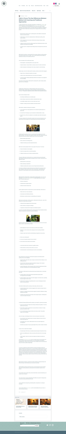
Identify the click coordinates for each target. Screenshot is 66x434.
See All (50, 397)
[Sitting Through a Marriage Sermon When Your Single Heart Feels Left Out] (33, 402)
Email (21, 424)
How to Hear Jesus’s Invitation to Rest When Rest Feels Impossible (44, 407)
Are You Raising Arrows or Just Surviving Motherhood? (20, 407)
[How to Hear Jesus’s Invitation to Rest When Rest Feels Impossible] (45, 402)
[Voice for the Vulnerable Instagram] (52, 425)
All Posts (16, 10)
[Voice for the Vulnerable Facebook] (50, 425)
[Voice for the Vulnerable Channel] (47, 425)
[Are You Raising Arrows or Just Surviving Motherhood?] (20, 402)
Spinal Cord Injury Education (25, 10)
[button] (59, 3)
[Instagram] (54, 3)
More (43, 10)
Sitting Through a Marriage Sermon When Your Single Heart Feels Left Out (32, 407)
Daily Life (33, 10)
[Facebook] (56, 3)
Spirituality (39, 10)
